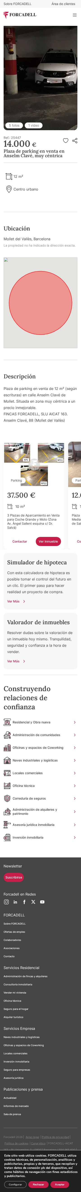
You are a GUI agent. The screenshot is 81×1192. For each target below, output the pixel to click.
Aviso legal (32, 1137)
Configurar (15, 1184)
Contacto (9, 956)
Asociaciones (12, 948)
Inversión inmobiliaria (16, 1061)
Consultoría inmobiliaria (18, 984)
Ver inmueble (48, 541)
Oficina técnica (12, 1000)
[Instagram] (6, 903)
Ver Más (13, 601)
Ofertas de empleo (14, 931)
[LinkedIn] (15, 903)
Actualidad (10, 1097)
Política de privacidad (55, 1137)
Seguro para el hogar (16, 1009)
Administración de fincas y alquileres (25, 976)
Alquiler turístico (13, 1017)
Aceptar (60, 1184)
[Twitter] (33, 903)
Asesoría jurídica (13, 1077)
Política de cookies (16, 1143)
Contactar (19, 541)
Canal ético (38, 1143)
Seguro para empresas (17, 1069)
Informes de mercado (16, 1106)
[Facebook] (24, 903)
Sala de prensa (12, 1114)
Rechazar (38, 1184)
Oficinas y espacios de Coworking (24, 1045)
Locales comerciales (15, 1053)
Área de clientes (63, 4)
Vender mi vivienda (15, 992)
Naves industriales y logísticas (22, 1037)
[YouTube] (42, 903)
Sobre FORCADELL (18, 4)
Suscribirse (13, 877)
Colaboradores (12, 940)
